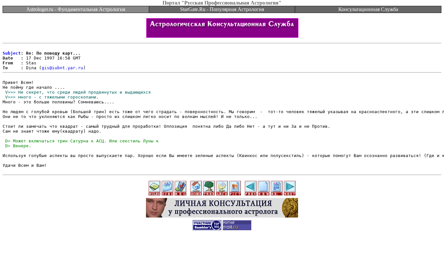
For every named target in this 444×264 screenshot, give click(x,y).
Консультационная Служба (368, 9)
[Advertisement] (222, 249)
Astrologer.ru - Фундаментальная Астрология (75, 9)
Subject (12, 53)
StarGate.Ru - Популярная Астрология (222, 9)
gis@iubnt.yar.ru (62, 67)
